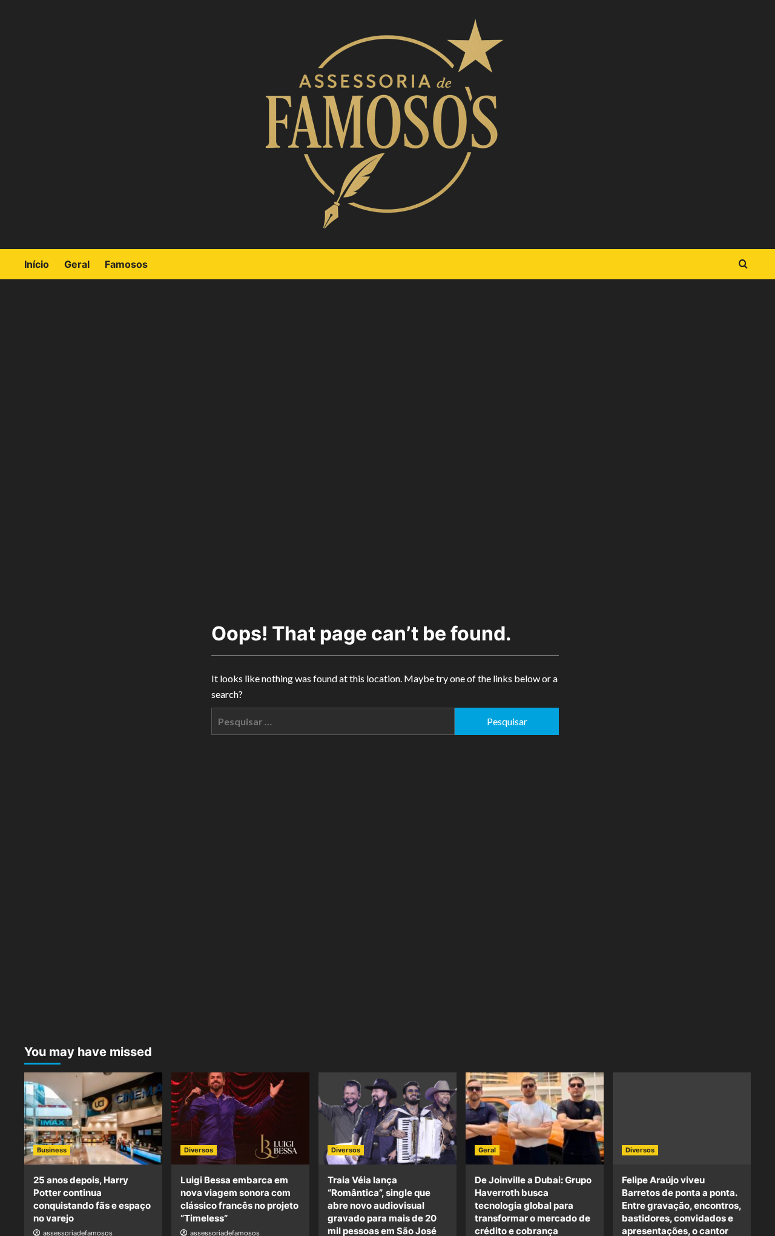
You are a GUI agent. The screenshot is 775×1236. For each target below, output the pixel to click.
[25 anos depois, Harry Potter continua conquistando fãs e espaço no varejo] (93, 1118)
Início (36, 264)
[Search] (743, 264)
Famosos (126, 264)
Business (52, 1150)
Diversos (198, 1150)
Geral (77, 264)
